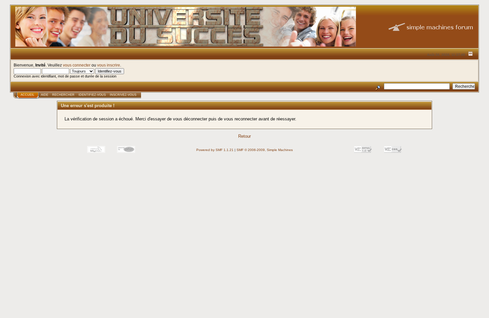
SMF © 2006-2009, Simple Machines (265, 150)
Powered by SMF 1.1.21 (215, 150)
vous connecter (76, 65)
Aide (44, 94)
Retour (244, 136)
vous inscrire (108, 65)
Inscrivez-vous (123, 94)
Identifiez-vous (92, 94)
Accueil (27, 94)
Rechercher (63, 94)
